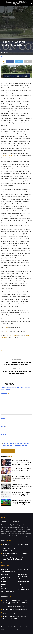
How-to (19, 572)
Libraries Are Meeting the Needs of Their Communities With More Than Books (21, 478)
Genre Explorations (10, 56)
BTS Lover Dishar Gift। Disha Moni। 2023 (13, 606)
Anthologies (5, 569)
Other (19, 584)
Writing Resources (23, 589)
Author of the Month (8, 572)
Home (2, 56)
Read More (4, 351)
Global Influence (22, 569)
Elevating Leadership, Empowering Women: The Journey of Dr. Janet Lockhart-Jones (16, 558)
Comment (5, 393)
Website (4, 435)
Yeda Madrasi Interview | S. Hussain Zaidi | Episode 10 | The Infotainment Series (16, 613)
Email (3, 426)
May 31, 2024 (4, 52)
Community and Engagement (6, 578)
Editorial (4, 581)
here (6, 327)
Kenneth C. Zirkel (12, 335)
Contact (27, 626)
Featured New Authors (5, 587)
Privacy (15, 626)
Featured (4, 584)
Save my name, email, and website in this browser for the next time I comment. (16, 444)
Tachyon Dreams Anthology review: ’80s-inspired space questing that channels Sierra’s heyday (21, 502)
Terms (20, 626)
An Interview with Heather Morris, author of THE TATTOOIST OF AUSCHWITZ (15, 617)
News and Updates (23, 581)
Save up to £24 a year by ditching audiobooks (15, 609)
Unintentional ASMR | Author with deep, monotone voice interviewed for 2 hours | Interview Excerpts (21, 462)
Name (3, 418)
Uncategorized (22, 587)
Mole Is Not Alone (6, 155)
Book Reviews (5, 574)
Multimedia (20, 579)
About (8, 626)
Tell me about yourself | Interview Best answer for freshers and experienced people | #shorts (20, 494)
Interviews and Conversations (22, 575)
